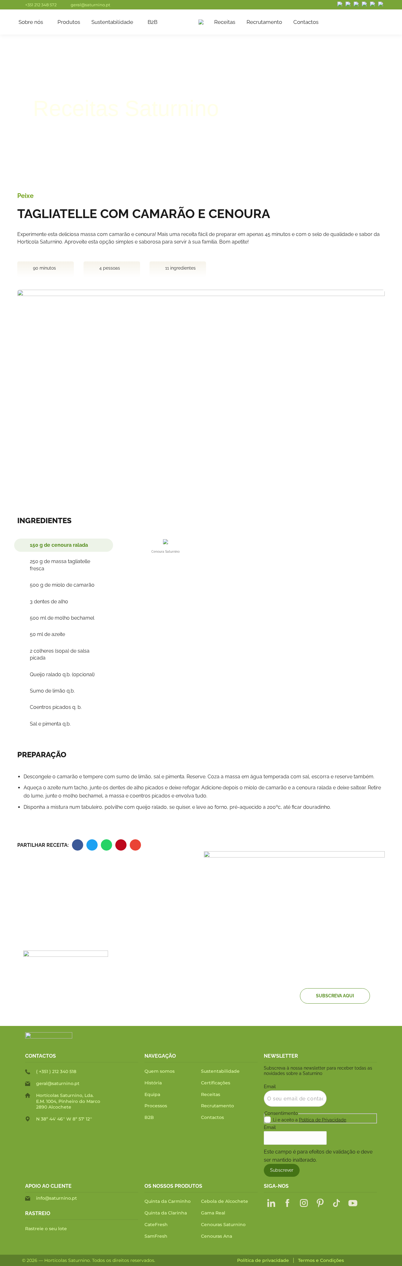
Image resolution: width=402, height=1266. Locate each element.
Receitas (210, 1094)
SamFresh (155, 1236)
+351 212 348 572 (41, 4)
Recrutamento (217, 1106)
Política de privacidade (263, 1260)
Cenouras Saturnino (223, 1224)
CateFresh (156, 1224)
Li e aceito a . (310, 1119)
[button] (77, 845)
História (153, 1083)
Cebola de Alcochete (224, 1201)
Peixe (25, 196)
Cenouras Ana (216, 1236)
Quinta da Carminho (167, 1201)
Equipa (152, 1094)
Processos (155, 1106)
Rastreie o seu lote (46, 1228)
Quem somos (159, 1071)
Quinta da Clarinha (165, 1213)
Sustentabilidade (220, 1071)
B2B (149, 1117)
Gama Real (213, 1213)
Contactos (212, 1117)
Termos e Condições (321, 1260)
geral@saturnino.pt (90, 4)
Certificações (215, 1083)
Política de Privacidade (322, 1119)
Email (270, 1086)
